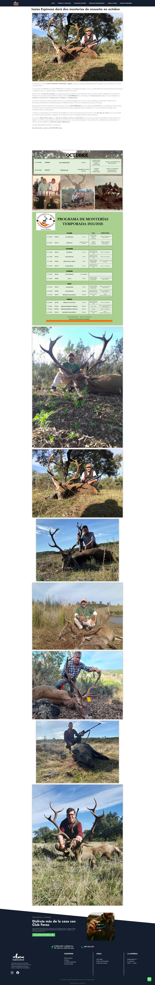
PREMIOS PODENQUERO (126, 3)
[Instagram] (12, 972)
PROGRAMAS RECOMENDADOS (96, 3)
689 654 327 (89, 946)
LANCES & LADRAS (112, 3)
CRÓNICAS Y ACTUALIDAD (64, 3)
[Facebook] (18, 972)
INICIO (53, 3)
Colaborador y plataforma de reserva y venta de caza (64, 947)
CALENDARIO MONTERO (80, 3)
